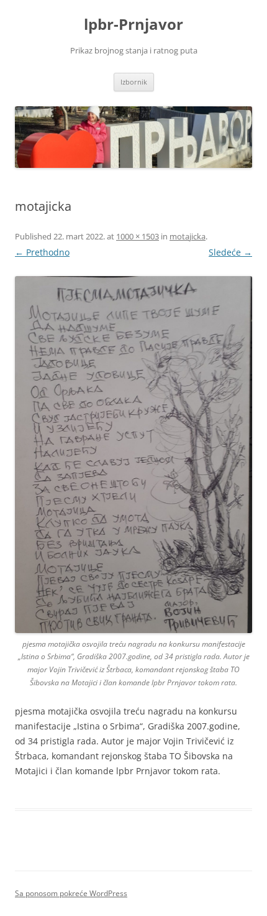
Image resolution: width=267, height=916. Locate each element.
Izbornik (133, 81)
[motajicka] (133, 454)
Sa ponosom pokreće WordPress (71, 893)
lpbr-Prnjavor (133, 24)
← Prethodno (42, 252)
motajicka (188, 236)
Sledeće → (230, 252)
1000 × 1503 (137, 236)
